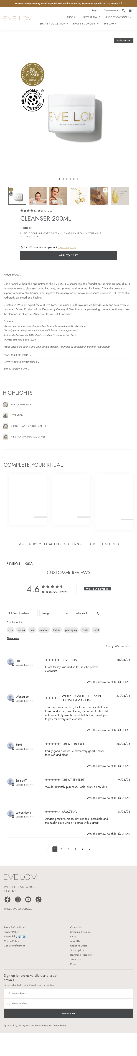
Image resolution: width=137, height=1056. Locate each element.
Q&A (29, 563)
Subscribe (68, 1013)
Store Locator (77, 959)
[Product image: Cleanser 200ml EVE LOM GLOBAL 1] (17, 196)
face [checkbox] (32, 630)
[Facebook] (7, 902)
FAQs (73, 936)
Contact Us (76, 927)
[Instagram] (17, 902)
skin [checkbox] (10, 630)
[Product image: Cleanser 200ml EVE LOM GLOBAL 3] (58, 196)
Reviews (13, 563)
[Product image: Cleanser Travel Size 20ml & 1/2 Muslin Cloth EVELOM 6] (120, 196)
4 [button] (75, 849)
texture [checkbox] (56, 630)
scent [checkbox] (96, 630)
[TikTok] (38, 902)
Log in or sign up (67, 247)
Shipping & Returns (80, 932)
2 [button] (62, 849)
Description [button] (11, 275)
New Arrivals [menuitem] (91, 17)
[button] (59, 179)
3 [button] (68, 849)
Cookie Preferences (14, 945)
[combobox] (54, 613)
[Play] (68, 114)
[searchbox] (22, 613)
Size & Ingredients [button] (15, 369)
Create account (111, 10)
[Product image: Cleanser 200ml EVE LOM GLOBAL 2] (38, 196)
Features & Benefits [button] (16, 355)
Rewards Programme (81, 954)
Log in (95, 10)
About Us (75, 941)
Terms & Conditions (14, 927)
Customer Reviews (68, 572)
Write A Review (97, 588)
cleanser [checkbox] (43, 630)
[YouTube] (28, 902)
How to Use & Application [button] (20, 362)
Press (73, 964)
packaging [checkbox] (71, 630)
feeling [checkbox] (21, 630)
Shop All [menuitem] (72, 17)
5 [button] (82, 849)
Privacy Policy (11, 932)
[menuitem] (118, 17)
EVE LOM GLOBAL (22, 909)
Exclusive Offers (78, 945)
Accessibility (10, 936)
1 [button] (55, 849)
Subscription (77, 950)
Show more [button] (13, 638)
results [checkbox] (85, 630)
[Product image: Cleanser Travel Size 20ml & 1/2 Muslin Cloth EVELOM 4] (79, 196)
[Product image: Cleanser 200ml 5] (99, 196)
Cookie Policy (11, 941)
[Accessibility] (22, 936)
